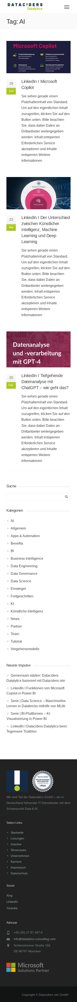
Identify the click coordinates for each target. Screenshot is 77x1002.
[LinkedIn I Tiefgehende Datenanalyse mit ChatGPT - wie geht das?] (38, 349)
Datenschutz (19, 873)
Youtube (12, 908)
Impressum (18, 867)
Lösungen (17, 838)
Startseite (17, 832)
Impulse (16, 844)
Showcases (18, 850)
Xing (9, 895)
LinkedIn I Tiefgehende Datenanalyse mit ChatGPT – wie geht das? (44, 381)
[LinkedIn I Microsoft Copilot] (38, 57)
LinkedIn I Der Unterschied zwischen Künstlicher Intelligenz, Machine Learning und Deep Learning (45, 229)
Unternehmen (20, 856)
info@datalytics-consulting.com (35, 939)
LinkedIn (12, 901)
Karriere (16, 861)
